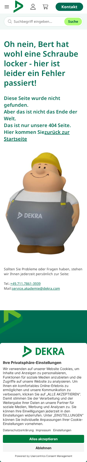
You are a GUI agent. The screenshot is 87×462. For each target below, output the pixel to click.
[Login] (32, 6)
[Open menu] (7, 7)
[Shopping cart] (45, 6)
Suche (73, 21)
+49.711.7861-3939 (25, 283)
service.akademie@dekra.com (36, 288)
